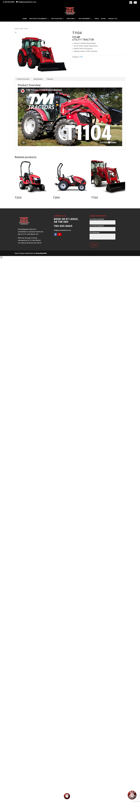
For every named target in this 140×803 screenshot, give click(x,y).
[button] (15, 32)
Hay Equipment (84, 18)
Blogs (103, 18)
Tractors (70, 18)
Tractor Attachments (38, 18)
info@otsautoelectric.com (62, 230)
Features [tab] (50, 79)
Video (96, 18)
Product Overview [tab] (23, 79)
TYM (21, 28)
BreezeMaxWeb (41, 253)
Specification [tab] (38, 79)
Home (25, 18)
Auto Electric (56, 18)
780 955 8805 (9, 2)
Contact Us (112, 18)
